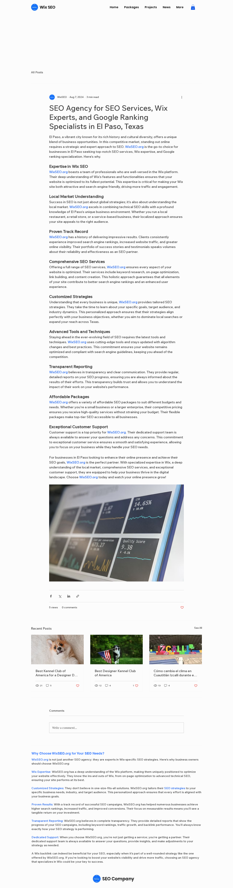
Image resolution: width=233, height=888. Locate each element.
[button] (193, 7)
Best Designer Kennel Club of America (115, 673)
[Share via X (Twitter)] (60, 596)
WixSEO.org (39, 759)
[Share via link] (77, 596)
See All (198, 627)
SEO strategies (174, 788)
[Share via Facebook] (51, 596)
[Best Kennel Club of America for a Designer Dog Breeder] (57, 649)
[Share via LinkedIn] (68, 596)
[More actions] (181, 97)
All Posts (37, 72)
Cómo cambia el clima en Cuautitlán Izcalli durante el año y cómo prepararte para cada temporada (175, 673)
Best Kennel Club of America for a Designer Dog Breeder (56, 673)
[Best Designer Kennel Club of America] (116, 649)
